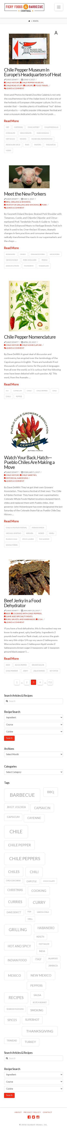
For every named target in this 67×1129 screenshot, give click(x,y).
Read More (11, 121)
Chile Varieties (28, 475)
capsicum (17, 391)
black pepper (21, 665)
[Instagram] (37, 1117)
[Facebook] (29, 1117)
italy (38, 959)
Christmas (15, 890)
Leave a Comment (15, 88)
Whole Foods (11, 545)
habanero (45, 928)
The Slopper (44, 539)
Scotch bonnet (40, 1002)
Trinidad (12, 1040)
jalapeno (53, 958)
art (7, 127)
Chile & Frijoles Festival (16, 527)
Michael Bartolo (13, 533)
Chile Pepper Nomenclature (30, 337)
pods (27, 145)
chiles (14, 872)
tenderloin (44, 266)
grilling (18, 929)
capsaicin (42, 808)
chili (55, 391)
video (8, 150)
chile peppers (24, 858)
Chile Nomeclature (31, 345)
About (18, 1112)
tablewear (51, 145)
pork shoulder (29, 260)
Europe (29, 85)
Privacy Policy (32, 1112)
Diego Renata (26, 133)
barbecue (22, 795)
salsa (37, 995)
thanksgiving (39, 1031)
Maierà (23, 139)
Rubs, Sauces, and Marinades (20, 619)
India (42, 951)
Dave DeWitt (14, 912)
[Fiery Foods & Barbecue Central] (24, 7)
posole (44, 260)
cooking (38, 890)
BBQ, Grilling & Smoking (18, 202)
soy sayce (54, 671)
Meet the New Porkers (25, 194)
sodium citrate (12, 266)
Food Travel (41, 85)
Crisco (23, 254)
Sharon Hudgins (15, 1009)
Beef (8, 613)
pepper (19, 396)
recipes (16, 997)
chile (29, 391)
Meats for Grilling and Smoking (22, 205)
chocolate (10, 133)
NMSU (51, 533)
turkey (30, 1042)
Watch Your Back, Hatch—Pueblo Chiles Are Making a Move (29, 462)
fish (29, 912)
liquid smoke (39, 671)
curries (15, 902)
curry (39, 902)
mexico (14, 975)
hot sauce (10, 139)
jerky (25, 671)
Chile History (12, 82)
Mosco (41, 533)
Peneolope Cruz (13, 145)
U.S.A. (40, 619)
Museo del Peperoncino (42, 139)
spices (12, 1020)
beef (8, 665)
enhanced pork (38, 254)
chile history (34, 127)
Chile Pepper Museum (32, 82)
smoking (36, 1010)
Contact (47, 1112)
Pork (44, 205)
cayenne (34, 818)
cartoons (18, 127)
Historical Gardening (17, 478)
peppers (36, 985)
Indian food (17, 960)
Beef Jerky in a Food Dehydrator (22, 603)
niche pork (55, 254)
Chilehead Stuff (14, 85)
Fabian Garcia (38, 527)
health (40, 936)
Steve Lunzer (28, 539)
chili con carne (13, 880)
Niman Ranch (12, 260)
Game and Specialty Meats (19, 616)
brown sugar (38, 665)
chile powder (12, 671)
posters (37, 145)
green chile (43, 912)
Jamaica (53, 965)
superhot (32, 1019)
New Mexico (41, 975)
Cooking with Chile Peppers (27, 613)
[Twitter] (33, 1117)
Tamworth (29, 266)
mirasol (29, 533)
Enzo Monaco (43, 133)
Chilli (8, 396)
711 (50, 682)
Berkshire (10, 254)
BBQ (50, 792)
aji (7, 391)
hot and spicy (19, 946)
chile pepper (42, 391)
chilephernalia (51, 127)
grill (30, 919)
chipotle (32, 881)
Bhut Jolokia (16, 806)
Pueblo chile (11, 539)
